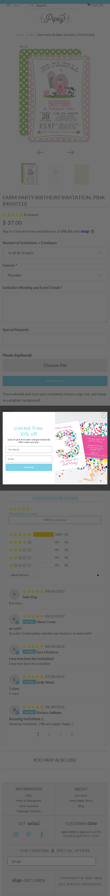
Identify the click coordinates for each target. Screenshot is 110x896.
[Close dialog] (104, 415)
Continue (29, 467)
